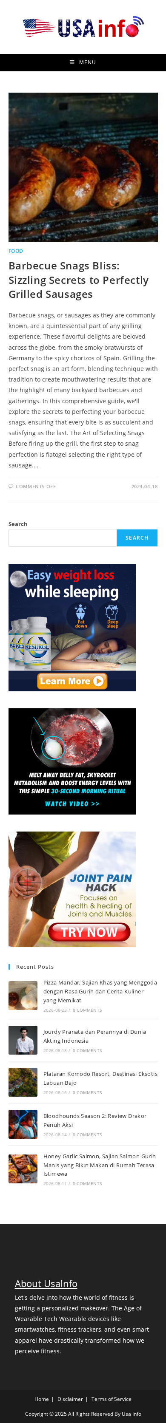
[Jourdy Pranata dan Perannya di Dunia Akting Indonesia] (23, 1040)
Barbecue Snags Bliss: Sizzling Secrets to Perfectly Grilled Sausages (79, 279)
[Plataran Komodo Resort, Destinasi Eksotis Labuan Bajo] (23, 1082)
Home (41, 1399)
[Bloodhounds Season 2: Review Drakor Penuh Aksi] (23, 1124)
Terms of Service (112, 1399)
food (16, 251)
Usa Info (131, 1413)
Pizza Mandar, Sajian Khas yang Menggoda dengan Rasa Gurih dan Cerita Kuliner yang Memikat (100, 991)
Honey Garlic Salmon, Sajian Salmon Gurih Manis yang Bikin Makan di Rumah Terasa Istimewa (99, 1165)
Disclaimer (70, 1399)
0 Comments (87, 1010)
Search (18, 524)
